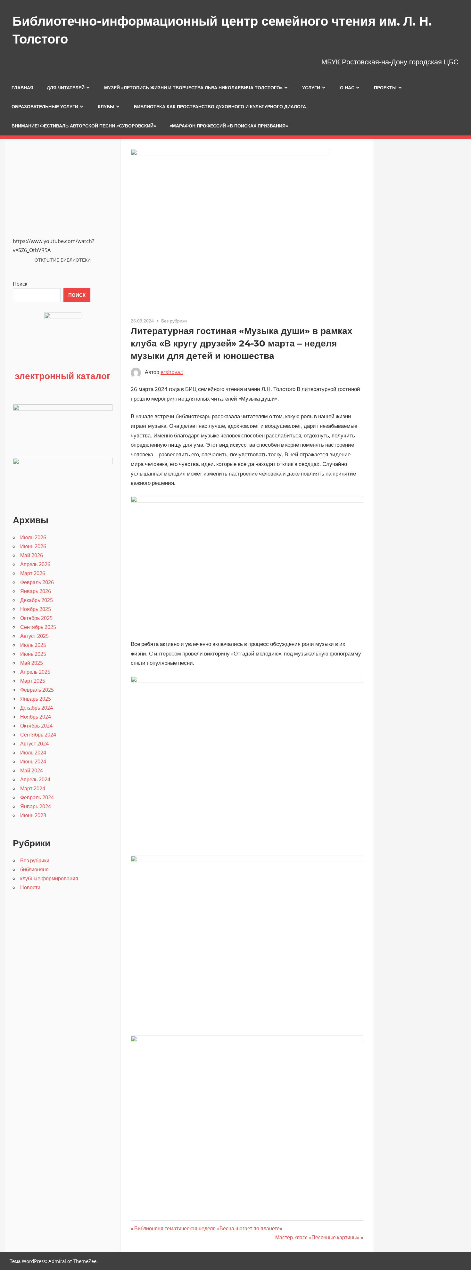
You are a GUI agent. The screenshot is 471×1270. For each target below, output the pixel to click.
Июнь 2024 (33, 761)
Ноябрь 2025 (35, 609)
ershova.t (172, 372)
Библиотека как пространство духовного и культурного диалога (220, 107)
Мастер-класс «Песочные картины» (317, 1237)
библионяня (34, 869)
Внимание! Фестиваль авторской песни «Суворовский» (84, 126)
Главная (22, 88)
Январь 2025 (35, 698)
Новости (30, 887)
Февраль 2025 (37, 689)
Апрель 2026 (35, 564)
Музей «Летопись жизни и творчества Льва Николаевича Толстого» (193, 88)
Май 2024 (31, 770)
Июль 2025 (33, 644)
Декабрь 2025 (36, 600)
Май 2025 (31, 662)
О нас (347, 88)
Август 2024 (34, 743)
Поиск (20, 283)
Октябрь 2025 (36, 618)
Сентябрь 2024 (38, 734)
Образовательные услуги (45, 107)
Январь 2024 (35, 806)
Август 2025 (34, 635)
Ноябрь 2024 (35, 716)
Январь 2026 (35, 591)
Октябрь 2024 (36, 725)
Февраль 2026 (37, 582)
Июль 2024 (33, 752)
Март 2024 (32, 788)
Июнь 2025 (33, 653)
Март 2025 (32, 680)
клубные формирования (49, 878)
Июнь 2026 (33, 546)
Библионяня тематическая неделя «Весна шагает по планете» (208, 1228)
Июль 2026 (33, 537)
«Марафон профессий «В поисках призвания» (228, 126)
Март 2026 (32, 573)
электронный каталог (63, 376)
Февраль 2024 (37, 797)
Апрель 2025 (35, 671)
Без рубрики (174, 321)
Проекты (385, 88)
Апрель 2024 (35, 779)
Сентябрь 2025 (38, 627)
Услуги (311, 88)
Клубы (106, 107)
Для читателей (66, 88)
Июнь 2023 (33, 815)
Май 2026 (31, 555)
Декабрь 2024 (36, 707)
